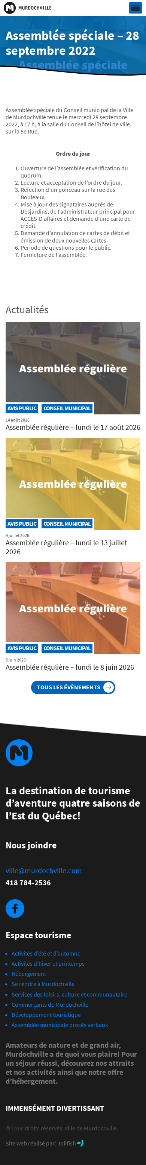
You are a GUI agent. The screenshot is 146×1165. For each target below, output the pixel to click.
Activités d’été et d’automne (46, 953)
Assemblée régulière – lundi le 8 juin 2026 (70, 667)
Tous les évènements (68, 687)
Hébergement (29, 973)
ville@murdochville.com (44, 870)
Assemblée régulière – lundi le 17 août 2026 (73, 427)
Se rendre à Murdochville (43, 984)
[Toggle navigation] (135, 8)
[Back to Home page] (27, 8)
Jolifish (66, 1143)
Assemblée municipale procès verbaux (60, 1024)
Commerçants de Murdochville (50, 1004)
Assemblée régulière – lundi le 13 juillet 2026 (66, 547)
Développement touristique (46, 1014)
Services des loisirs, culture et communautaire (69, 994)
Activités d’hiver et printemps (48, 963)
